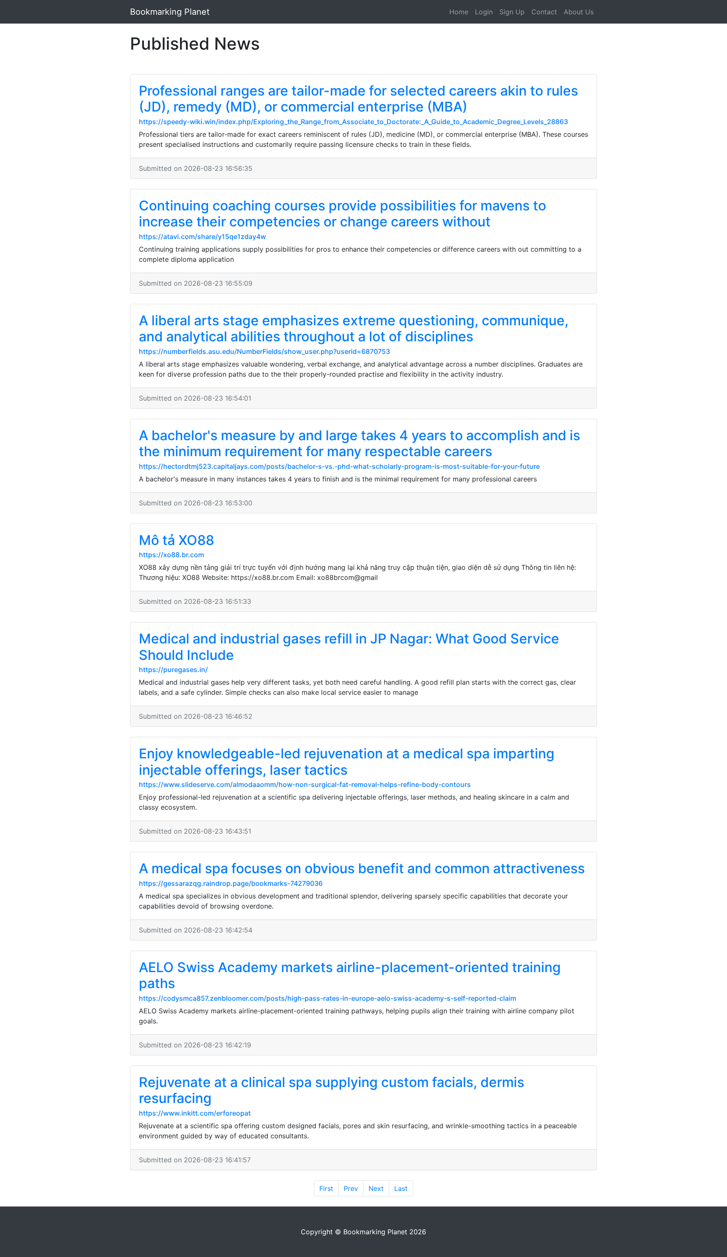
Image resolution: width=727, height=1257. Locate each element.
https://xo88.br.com (171, 554)
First (326, 1188)
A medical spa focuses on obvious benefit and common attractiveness (362, 868)
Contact (544, 12)
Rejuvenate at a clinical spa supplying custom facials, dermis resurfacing (331, 1090)
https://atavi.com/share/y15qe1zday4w (202, 236)
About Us (579, 12)
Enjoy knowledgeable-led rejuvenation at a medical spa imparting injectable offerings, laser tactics (347, 761)
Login (484, 12)
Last (401, 1188)
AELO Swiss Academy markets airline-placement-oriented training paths (350, 975)
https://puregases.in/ (173, 669)
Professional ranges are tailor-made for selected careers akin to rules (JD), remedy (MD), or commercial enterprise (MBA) (358, 98)
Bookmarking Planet (170, 12)
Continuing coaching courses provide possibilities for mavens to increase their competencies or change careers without (342, 213)
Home (458, 12)
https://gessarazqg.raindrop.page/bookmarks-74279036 (231, 883)
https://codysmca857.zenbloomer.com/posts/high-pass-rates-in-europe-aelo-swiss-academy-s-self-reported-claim (327, 998)
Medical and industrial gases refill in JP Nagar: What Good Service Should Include (349, 646)
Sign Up (512, 12)
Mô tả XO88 (176, 540)
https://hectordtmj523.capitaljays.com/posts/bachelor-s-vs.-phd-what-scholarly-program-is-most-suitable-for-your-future (339, 466)
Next (376, 1188)
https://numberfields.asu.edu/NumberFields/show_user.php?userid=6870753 (264, 351)
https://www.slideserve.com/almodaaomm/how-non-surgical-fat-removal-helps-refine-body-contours (305, 784)
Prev (351, 1188)
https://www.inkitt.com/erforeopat (195, 1113)
